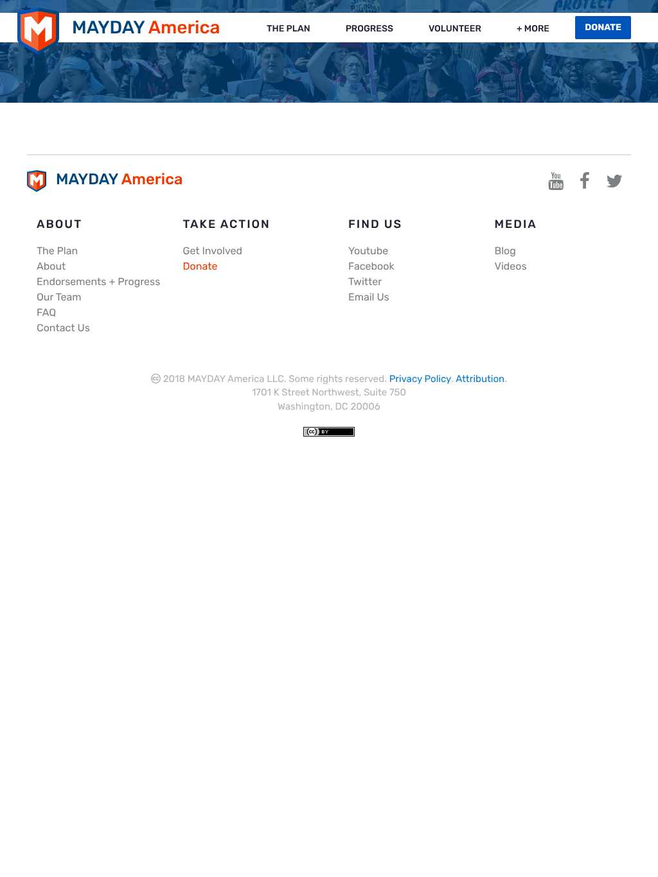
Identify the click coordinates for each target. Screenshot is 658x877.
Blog (505, 251)
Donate (200, 266)
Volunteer (455, 28)
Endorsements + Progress (98, 281)
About (51, 266)
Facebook (371, 266)
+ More (533, 28)
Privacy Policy (420, 379)
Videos (511, 266)
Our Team (59, 297)
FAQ (46, 312)
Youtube (368, 251)
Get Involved (213, 251)
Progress (369, 28)
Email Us (368, 297)
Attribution (480, 379)
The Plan (288, 28)
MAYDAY (146, 27)
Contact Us (63, 328)
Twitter (365, 281)
